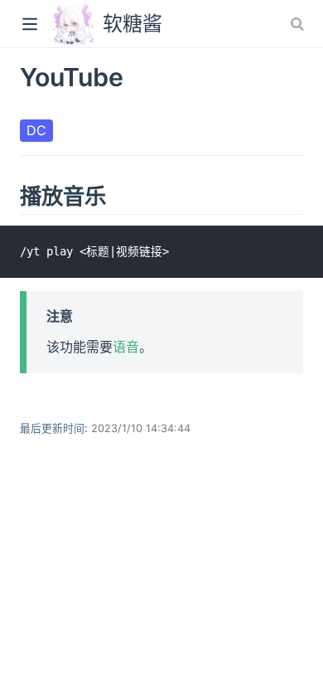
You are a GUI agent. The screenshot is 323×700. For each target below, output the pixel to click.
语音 (126, 346)
